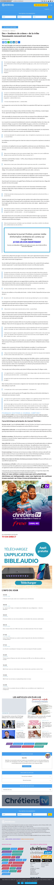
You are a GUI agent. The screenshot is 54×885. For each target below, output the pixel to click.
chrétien (18, 868)
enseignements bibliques (18, 862)
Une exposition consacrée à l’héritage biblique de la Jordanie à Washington (12, 716)
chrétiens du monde (29, 743)
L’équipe (43, 866)
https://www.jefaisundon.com (29, 478)
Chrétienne (13, 868)
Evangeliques (5, 871)
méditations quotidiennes (16, 865)
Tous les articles (26, 766)
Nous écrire (32, 863)
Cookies (32, 866)
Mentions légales (45, 864)
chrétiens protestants (28, 746)
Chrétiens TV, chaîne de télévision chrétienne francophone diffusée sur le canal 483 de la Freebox (34, 871)
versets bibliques (6, 865)
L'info (19, 871)
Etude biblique (5, 868)
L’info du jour (13, 848)
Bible (10, 862)
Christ (18, 857)
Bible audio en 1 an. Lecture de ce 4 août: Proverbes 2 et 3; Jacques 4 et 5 (39, 716)
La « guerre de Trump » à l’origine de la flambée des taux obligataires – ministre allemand (21, 735)
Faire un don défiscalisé (41, 5)
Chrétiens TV (36, 459)
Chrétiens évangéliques (41, 743)
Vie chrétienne (13, 871)
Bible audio (5, 862)
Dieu (24, 859)
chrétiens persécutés (15, 746)
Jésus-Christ (5, 859)
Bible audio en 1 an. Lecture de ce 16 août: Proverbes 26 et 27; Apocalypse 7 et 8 (47, 725)
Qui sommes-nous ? (45, 863)
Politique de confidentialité (31, 883)
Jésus (13, 857)
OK (18, 883)
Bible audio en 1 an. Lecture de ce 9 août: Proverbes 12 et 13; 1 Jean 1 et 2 (47, 735)
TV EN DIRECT (9, 536)
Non (22, 883)
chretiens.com (32, 472)
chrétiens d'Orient (18, 743)
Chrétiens (9, 743)
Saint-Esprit (12, 859)
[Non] (52, 881)
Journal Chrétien (19, 414)
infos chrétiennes (6, 873)
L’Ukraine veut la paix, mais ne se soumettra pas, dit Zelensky (20, 725)
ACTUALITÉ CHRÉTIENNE (10, 27)
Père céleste (19, 859)
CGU (31, 864)
